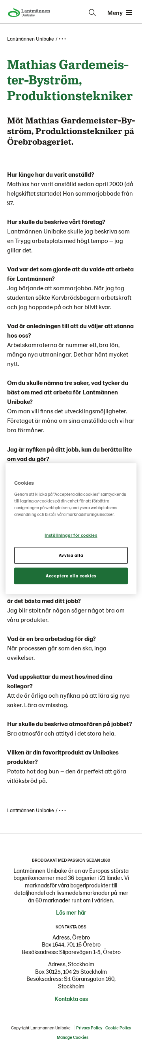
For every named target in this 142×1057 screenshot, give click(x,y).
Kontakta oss (71, 998)
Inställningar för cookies (71, 535)
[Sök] (92, 12)
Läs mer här (71, 912)
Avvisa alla (71, 555)
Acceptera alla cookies (71, 575)
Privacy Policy (89, 1027)
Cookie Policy (118, 1027)
